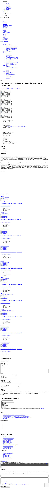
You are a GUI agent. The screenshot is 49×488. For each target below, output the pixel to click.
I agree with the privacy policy (7, 483)
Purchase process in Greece (11, 47)
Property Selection (9, 72)
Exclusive (36, 393)
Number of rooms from (5, 382)
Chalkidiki (10, 88)
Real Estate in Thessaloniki (8, 438)
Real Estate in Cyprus (7, 51)
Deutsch (4, 28)
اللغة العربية (5, 39)
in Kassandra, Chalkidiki (5, 206)
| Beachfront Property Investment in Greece (14, 415)
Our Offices (8, 6)
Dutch (4, 30)
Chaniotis (19, 88)
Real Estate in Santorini (8, 447)
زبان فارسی (5, 33)
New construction (4, 393)
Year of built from (4, 385)
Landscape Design (9, 63)
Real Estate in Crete (7, 440)
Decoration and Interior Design (12, 62)
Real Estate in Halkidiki (8, 439)
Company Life (8, 7)
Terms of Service (24, 484)
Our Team (8, 5)
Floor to (2, 381)
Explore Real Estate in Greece (12, 46)
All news (5, 418)
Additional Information (10, 49)
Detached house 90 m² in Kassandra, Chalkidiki (11, 219)
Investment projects (9, 68)
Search (2, 394)
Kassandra (15, 88)
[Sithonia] (8, 404)
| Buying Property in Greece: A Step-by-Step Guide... (16, 416)
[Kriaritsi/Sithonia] (8, 405)
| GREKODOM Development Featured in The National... (17, 417)
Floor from (3, 380)
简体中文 (5, 27)
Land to (2, 390)
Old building (21, 393)
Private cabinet (6, 458)
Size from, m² (3, 377)
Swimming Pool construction (11, 64)
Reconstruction (9, 55)
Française (5, 31)
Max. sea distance (4, 388)
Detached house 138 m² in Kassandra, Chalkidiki (11, 203)
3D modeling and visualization (12, 57)
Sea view (6, 392)
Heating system (23, 392)
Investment (5, 65)
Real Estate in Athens (7, 436)
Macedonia (6, 88)
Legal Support (8, 73)
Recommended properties (8, 453)
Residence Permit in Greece (11, 48)
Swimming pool (31, 392)
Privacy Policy (42, 408)
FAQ (7, 50)
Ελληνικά (5, 22)
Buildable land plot (29, 393)
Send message (5, 486)
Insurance (8, 78)
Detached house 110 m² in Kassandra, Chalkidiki (11, 300)
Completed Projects (9, 59)
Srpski (4, 35)
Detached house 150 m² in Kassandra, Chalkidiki (11, 252)
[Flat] (5, 365)
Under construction (13, 393)
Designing (8, 56)
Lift (2, 392)
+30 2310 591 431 (7, 9)
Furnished (17, 392)
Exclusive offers (6, 455)
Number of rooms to (5, 384)
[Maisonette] (5, 368)
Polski (4, 34)
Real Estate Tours (9, 76)
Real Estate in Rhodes (7, 442)
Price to (2, 376)
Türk (4, 37)
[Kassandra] (8, 403)
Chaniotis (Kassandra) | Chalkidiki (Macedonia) (16, 126)
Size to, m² (3, 378)
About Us (8, 3)
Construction (5, 52)
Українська (5, 38)
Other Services (6, 71)
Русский (5, 24)
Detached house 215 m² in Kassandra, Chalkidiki (11, 268)
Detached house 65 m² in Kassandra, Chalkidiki (11, 235)
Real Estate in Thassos (7, 443)
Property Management (10, 74)
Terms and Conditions (7, 457)
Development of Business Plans (12, 67)
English (4, 21)
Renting (7, 75)
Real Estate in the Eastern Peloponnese (11, 444)
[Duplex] (5, 367)
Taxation (7, 70)
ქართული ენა (6, 32)
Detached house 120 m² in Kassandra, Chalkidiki (11, 284)
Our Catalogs (8, 8)
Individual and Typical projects (12, 58)
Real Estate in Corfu (7, 441)
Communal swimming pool (41, 392)
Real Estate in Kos (7, 448)
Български (5, 26)
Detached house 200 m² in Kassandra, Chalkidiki (11, 349)
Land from (3, 389)
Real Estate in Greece (7, 44)
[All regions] (8, 402)
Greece (2, 88)
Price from (3, 374)
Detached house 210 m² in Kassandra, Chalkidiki (11, 316)
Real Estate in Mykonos (8, 446)
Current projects (9, 60)
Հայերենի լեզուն (7, 25)
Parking (11, 392)
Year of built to (4, 386)
